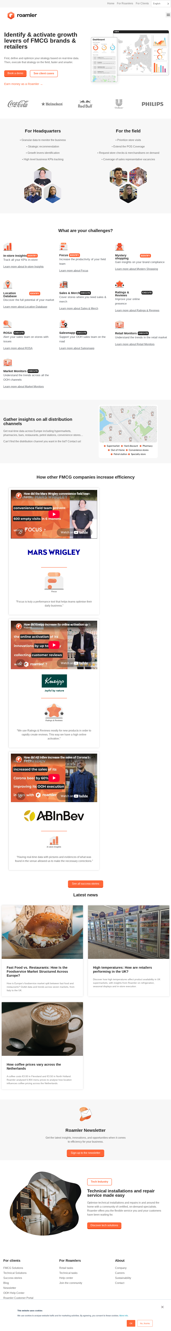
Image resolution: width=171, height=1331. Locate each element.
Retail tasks (66, 1268)
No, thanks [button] (145, 1323)
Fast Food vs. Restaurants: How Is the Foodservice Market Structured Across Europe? (37, 971)
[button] (168, 14)
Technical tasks (68, 1273)
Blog (6, 1283)
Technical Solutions (15, 1273)
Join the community (70, 1283)
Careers (120, 1273)
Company (121, 1268)
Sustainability (123, 1278)
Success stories (12, 1278)
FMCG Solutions (13, 1268)
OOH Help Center (13, 1293)
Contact (119, 1283)
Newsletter (9, 1288)
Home (110, 3)
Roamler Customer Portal (18, 1298)
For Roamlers (125, 3)
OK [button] (131, 1323)
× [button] (162, 1305)
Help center (66, 1278)
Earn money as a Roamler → (23, 84)
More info (123, 1315)
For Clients (142, 3)
